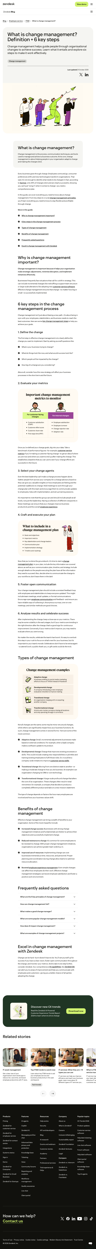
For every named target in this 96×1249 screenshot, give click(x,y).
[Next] (52, 1093)
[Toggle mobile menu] (91, 4)
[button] (46, 896)
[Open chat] (90, 1243)
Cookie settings (42, 1240)
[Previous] (43, 1093)
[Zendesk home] (9, 4)
